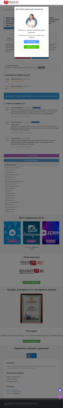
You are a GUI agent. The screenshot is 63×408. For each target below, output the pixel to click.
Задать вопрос (31, 41)
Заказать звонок (31, 47)
